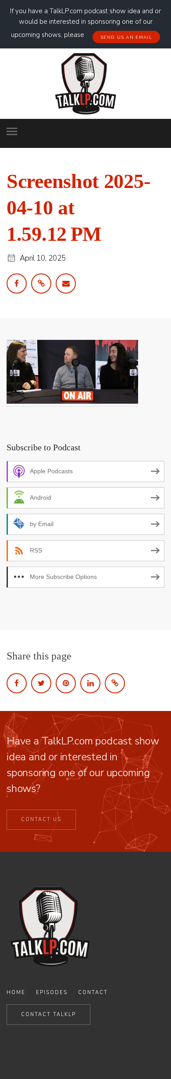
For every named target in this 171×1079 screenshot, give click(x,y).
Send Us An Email (126, 37)
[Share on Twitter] (41, 683)
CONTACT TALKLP (48, 1014)
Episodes (52, 992)
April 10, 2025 (43, 258)
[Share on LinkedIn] (90, 683)
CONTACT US (41, 819)
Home (16, 992)
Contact (93, 992)
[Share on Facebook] (17, 683)
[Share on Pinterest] (66, 683)
